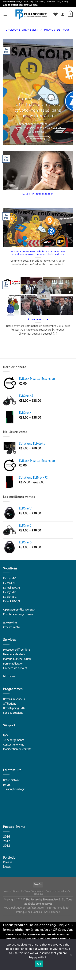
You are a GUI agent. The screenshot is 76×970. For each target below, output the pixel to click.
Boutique (38, 894)
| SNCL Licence (51, 912)
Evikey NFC (9, 592)
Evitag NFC (9, 578)
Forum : (7, 784)
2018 (6, 846)
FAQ (5, 735)
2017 (6, 841)
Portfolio (9, 857)
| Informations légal (57, 907)
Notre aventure (38, 319)
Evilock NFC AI (11, 587)
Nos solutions (11, 891)
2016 (6, 837)
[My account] (63, 14)
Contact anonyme (13, 744)
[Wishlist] (55, 14)
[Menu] (5, 14)
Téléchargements (13, 740)
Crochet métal (11, 627)
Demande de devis (14, 654)
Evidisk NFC (9, 596)
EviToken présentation (38, 193)
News (7, 867)
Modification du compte (17, 749)
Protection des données (58, 891)
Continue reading (38, 138)
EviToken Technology (32, 891)
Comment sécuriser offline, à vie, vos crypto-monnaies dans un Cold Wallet (38, 107)
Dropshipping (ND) (14, 708)
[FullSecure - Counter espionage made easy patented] (31, 14)
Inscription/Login (15, 789)
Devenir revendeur (14, 699)
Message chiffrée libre (16, 649)
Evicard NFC (10, 583)
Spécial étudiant (13, 712)
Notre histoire (11, 780)
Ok (39, 963)
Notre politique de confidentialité (24, 907)
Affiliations (9, 703)
